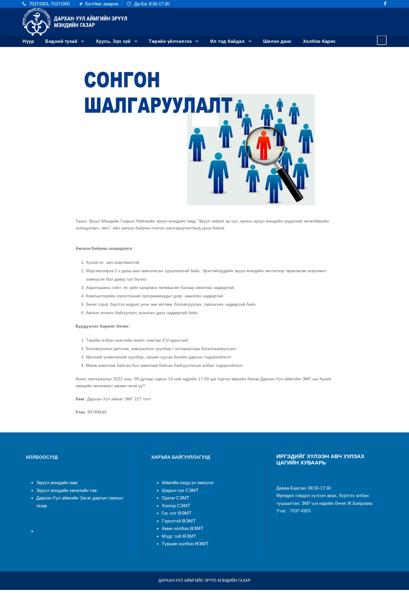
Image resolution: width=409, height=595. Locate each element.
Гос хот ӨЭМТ (176, 513)
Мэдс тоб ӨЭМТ (179, 536)
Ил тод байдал (227, 41)
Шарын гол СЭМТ (180, 490)
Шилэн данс (277, 41)
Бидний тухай (61, 41)
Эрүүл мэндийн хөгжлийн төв (66, 490)
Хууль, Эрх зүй (113, 41)
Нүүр (28, 41)
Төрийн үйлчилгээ (170, 41)
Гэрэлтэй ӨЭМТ (179, 520)
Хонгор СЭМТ (176, 505)
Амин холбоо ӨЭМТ (182, 528)
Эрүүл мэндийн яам (56, 482)
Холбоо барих (319, 41)
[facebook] (385, 3)
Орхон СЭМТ (175, 497)
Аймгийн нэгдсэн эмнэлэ (187, 482)
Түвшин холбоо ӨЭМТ (185, 543)
